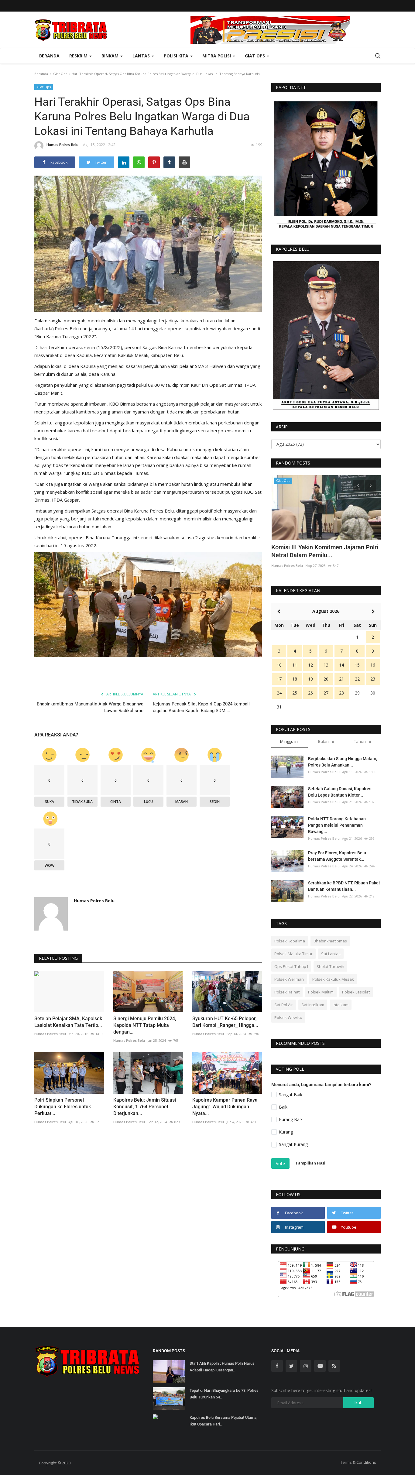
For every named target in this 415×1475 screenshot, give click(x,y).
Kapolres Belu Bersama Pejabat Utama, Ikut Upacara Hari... (223, 1420)
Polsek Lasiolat (356, 992)
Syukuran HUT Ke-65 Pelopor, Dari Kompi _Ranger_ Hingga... (225, 1022)
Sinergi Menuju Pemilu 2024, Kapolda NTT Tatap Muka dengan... (144, 1025)
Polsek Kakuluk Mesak (333, 979)
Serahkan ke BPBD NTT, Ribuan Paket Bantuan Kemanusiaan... (344, 886)
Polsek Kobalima (289, 941)
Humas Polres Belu (62, 144)
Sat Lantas (331, 953)
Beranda (49, 56)
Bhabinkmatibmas (330, 941)
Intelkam (340, 1004)
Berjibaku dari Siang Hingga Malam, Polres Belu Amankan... (342, 761)
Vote (280, 1163)
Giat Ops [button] (255, 56)
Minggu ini (289, 741)
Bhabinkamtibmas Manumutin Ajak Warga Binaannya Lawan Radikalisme (90, 707)
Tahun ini (362, 741)
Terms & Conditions (358, 1462)
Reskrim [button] (79, 56)
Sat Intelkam (312, 1004)
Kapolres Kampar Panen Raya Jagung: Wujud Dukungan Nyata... (225, 1106)
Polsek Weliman (289, 979)
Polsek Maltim (321, 992)
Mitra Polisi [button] (217, 56)
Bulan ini (326, 741)
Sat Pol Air (283, 1004)
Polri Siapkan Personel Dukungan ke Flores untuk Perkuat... (62, 1106)
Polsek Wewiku (288, 1017)
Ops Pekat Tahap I (291, 966)
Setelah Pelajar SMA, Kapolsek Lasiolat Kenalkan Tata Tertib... (68, 1022)
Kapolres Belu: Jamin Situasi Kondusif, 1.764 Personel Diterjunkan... (144, 1106)
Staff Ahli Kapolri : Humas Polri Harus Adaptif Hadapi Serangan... (222, 1366)
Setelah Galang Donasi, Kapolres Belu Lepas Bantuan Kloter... (339, 792)
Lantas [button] (141, 56)
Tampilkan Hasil (311, 1163)
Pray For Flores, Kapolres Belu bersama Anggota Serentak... (337, 856)
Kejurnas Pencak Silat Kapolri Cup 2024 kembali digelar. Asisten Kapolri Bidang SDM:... (201, 707)
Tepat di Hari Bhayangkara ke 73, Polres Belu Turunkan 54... (224, 1393)
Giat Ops (60, 73)
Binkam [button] (110, 56)
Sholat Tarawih (330, 966)
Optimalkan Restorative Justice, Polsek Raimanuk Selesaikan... (324, 551)
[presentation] (358, 485)
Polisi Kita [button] (177, 56)
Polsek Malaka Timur (293, 953)
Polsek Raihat (287, 992)
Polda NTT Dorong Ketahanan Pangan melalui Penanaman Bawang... (337, 825)
